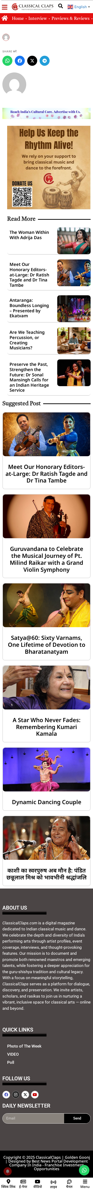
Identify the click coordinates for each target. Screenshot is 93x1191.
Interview (37, 18)
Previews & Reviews (71, 18)
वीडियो (37, 1186)
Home (18, 18)
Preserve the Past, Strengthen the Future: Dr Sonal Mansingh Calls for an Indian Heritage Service (29, 377)
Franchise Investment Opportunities (59, 1166)
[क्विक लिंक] (8, 1181)
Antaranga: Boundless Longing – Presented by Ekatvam (29, 307)
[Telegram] (45, 61)
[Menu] (85, 1181)
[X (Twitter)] (32, 61)
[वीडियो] (37, 1181)
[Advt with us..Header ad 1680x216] (46, 117)
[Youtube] (35, 1094)
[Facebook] (20, 61)
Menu (85, 1186)
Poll (10, 1062)
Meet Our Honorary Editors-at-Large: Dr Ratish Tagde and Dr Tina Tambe (29, 274)
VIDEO (13, 1054)
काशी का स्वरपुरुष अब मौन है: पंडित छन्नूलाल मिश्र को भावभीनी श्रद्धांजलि (46, 873)
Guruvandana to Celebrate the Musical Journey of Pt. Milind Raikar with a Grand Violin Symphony (46, 559)
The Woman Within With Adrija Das (29, 234)
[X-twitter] (25, 1094)
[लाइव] (53, 1182)
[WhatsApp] (7, 61)
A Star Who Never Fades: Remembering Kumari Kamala (47, 727)
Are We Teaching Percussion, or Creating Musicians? (27, 340)
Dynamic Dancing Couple (46, 802)
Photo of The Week (24, 1046)
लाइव (53, 1187)
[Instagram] (16, 1094)
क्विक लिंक (8, 1186)
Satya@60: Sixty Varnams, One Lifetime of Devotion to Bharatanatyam (46, 644)
